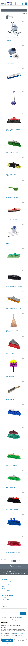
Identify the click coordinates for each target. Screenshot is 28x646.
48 (9, 17)
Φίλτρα (13, 10)
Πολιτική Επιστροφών (6, 604)
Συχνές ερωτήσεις (5, 599)
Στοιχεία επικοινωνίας (6, 581)
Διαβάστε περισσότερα (18, 633)
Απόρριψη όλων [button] (20, 640)
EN (3, 0)
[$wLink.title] (9, 3)
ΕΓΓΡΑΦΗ (23, 614)
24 (7, 17)
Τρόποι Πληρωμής (5, 601)
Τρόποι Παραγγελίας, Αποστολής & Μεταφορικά (11, 602)
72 (12, 17)
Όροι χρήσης (4, 586)
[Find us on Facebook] (12, 620)
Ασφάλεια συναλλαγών (6, 582)
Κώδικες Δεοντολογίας (6, 584)
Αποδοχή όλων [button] (7, 640)
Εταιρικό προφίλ (5, 579)
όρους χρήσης (19, 617)
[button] (14, 643)
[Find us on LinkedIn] (15, 620)
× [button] (26, 624)
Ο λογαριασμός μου (5, 606)
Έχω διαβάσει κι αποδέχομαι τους (12, 617)
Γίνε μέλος (4, 597)
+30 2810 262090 (10, 571)
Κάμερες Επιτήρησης (6, 590)
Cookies (3, 588)
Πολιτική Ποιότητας (6, 591)
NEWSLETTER (5, 611)
